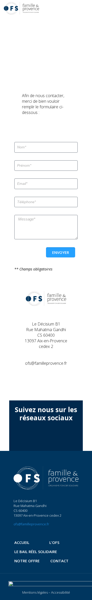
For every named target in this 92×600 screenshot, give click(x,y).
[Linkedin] (53, 436)
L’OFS (54, 542)
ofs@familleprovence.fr (31, 524)
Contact (59, 560)
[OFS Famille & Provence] (21, 7)
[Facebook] (38, 436)
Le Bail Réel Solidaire (35, 551)
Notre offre (27, 560)
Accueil (21, 542)
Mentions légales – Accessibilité (46, 592)
